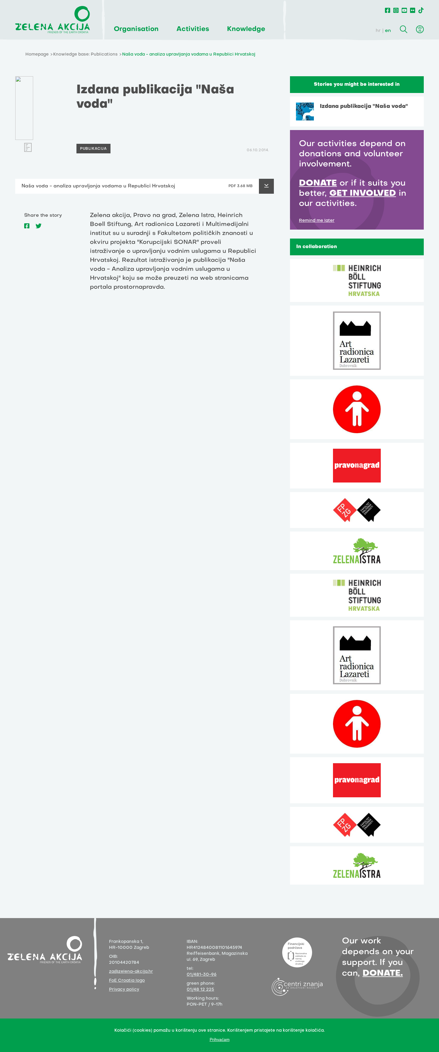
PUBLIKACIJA (93, 149)
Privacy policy (124, 990)
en (388, 30)
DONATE (318, 183)
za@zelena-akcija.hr (131, 972)
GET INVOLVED (362, 194)
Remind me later (316, 221)
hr (378, 30)
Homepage (37, 55)
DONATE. (383, 973)
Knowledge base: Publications (85, 55)
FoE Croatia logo (127, 981)
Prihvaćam (220, 1039)
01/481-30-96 (202, 975)
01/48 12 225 (200, 990)
